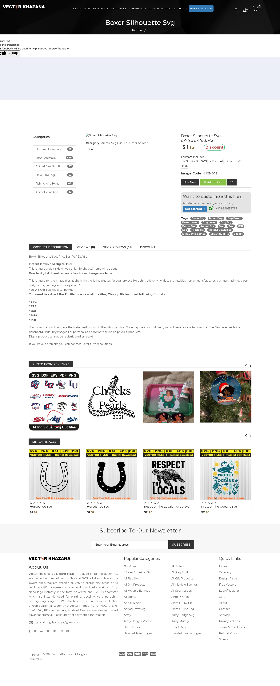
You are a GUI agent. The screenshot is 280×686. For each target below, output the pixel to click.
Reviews (86, 247)
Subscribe (181, 544)
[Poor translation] (14, 53)
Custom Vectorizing (162, 8)
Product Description (50, 247)
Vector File (118, 8)
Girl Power (131, 566)
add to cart (215, 182)
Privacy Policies (229, 621)
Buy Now (190, 182)
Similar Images (44, 441)
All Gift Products (182, 578)
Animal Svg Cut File (114, 143)
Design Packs (81, 8)
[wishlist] (232, 182)
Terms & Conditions (232, 627)
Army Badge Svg (182, 615)
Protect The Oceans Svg (219, 506)
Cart (222, 596)
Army (127, 615)
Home (137, 30)
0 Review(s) (205, 140)
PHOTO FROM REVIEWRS (50, 364)
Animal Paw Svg (135, 609)
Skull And (177, 566)
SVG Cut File (100, 8)
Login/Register (229, 590)
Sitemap (224, 639)
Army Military (180, 621)
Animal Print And (182, 609)
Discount (147, 247)
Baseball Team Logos (138, 633)
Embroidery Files (201, 8)
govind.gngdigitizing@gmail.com (58, 622)
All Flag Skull (179, 572)
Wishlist (63, 500)
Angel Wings (180, 596)
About (223, 603)
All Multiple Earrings (184, 584)
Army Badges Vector (138, 621)
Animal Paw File (182, 603)
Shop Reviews (117, 247)
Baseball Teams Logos (186, 633)
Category (225, 572)
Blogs (182, 8)
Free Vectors (137, 8)
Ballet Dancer (133, 627)
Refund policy (228, 633)
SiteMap (224, 615)
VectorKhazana (62, 654)
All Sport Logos (181, 590)
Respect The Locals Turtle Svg (167, 506)
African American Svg (138, 572)
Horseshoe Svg (41, 506)
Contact (224, 609)
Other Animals (138, 143)
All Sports (130, 596)
